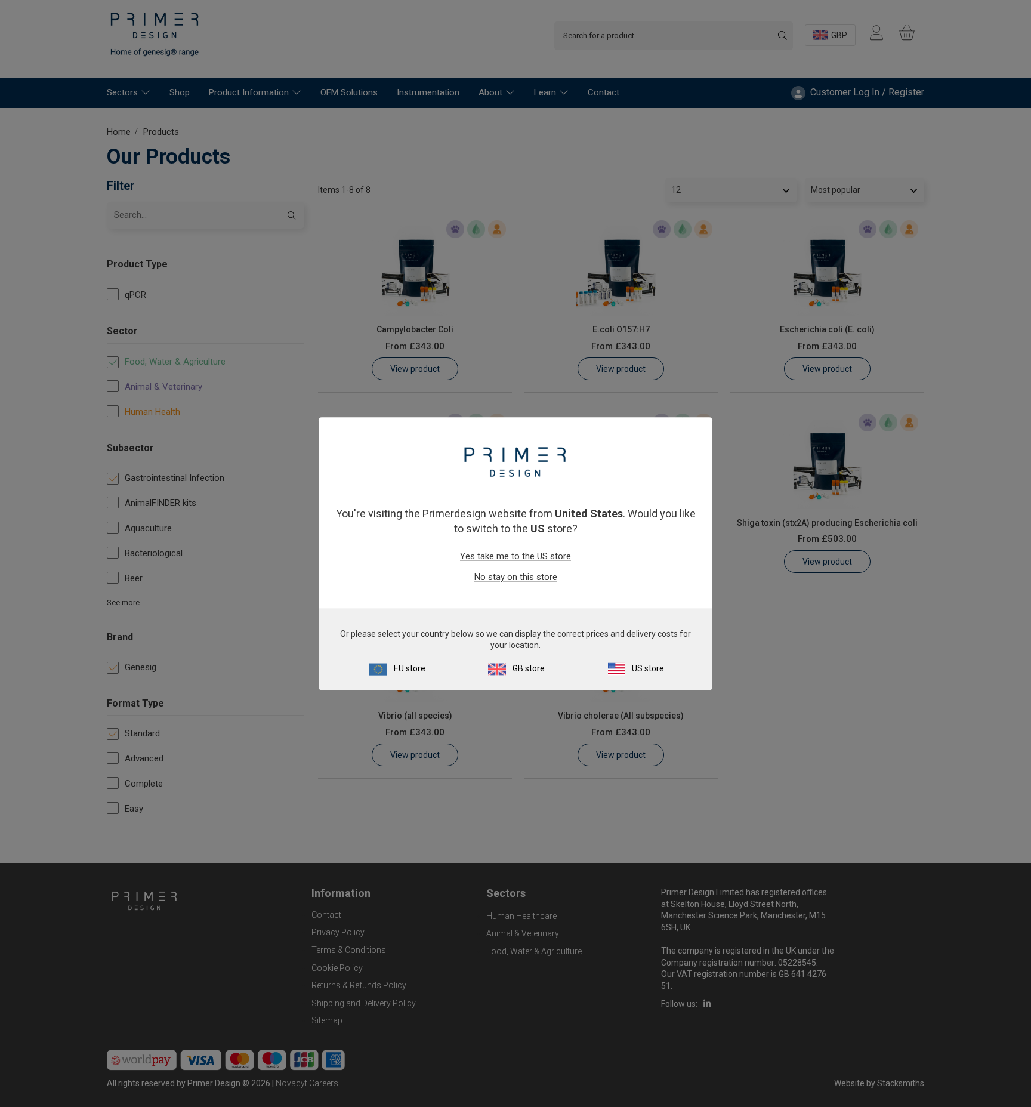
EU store (409, 668)
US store (648, 668)
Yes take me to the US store (515, 556)
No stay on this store (515, 577)
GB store (529, 668)
